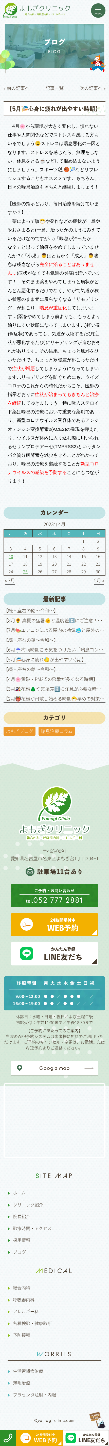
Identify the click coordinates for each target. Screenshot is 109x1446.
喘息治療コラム (56, 731)
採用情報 (21, 1240)
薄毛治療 (21, 1382)
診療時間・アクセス (32, 1228)
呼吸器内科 (23, 1299)
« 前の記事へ (16, 88)
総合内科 (21, 1287)
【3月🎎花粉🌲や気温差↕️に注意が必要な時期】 (55, 688)
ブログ (19, 1252)
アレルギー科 (26, 1311)
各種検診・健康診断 (32, 1323)
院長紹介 (21, 1216)
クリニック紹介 (28, 1204)
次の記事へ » (92, 88)
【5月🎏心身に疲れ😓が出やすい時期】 (45, 659)
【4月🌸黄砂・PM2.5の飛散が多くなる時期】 (51, 679)
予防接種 (21, 1335)
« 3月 (10, 580)
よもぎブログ (19, 731)
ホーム (19, 1192)
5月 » (99, 580)
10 (11, 556)
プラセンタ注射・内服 (34, 1394)
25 (25, 571)
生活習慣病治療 (28, 1371)
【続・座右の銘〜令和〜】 (31, 610)
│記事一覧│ (54, 88)
